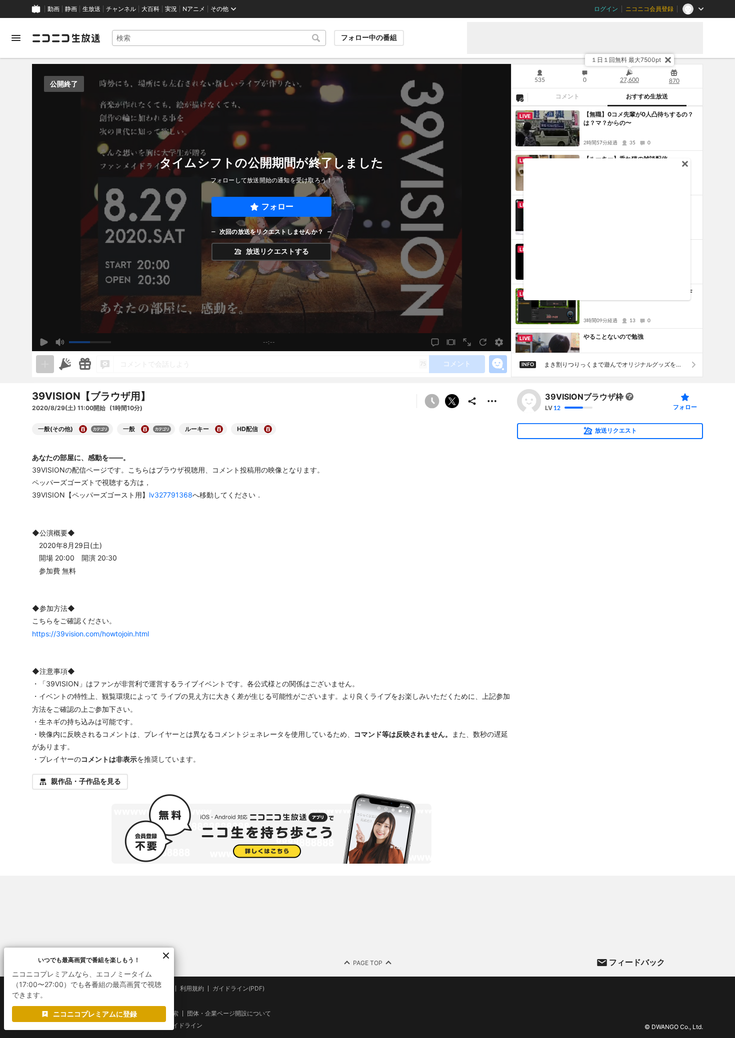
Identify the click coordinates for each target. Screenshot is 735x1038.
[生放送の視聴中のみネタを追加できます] (45, 364)
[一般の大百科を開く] (145, 429)
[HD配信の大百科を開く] (268, 429)
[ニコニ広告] (65, 364)
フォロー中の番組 (369, 37)
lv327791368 (170, 495)
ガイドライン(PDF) (238, 989)
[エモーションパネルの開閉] (498, 364)
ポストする (452, 401)
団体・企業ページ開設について (229, 1013)
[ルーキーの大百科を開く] (219, 429)
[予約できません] (432, 401)
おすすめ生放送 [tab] (647, 96)
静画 (71, 9)
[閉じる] (668, 60)
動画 (54, 9)
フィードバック (637, 962)
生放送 (91, 9)
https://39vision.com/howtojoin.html (90, 633)
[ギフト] (85, 364)
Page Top (367, 962)
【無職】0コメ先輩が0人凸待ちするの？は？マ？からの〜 (639, 118)
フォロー (278, 206)
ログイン (606, 9)
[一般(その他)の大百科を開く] (83, 429)
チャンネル (121, 9)
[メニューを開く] (16, 38)
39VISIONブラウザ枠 (584, 397)
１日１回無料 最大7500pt (626, 59)
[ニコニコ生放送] (66, 37)
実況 (171, 9)
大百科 (151, 9)
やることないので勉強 (614, 336)
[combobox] (219, 38)
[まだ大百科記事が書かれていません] (630, 397)
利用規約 (192, 989)
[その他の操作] (492, 401)
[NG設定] (520, 97)
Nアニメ (193, 9)
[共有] (472, 401)
